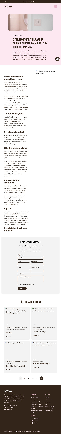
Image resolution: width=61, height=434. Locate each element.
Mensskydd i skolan (36, 402)
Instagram (36, 418)
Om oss (47, 397)
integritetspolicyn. (30, 284)
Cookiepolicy (27, 431)
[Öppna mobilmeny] (55, 6)
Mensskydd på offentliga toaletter (37, 407)
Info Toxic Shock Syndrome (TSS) (49, 409)
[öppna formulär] (57, 59)
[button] (5, 1)
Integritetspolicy (36, 431)
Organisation (34, 261)
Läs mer (8, 336)
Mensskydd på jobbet (36, 404)
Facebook (36, 420)
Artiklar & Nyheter (49, 406)
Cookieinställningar (18, 431)
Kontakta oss (48, 402)
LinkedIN (36, 423)
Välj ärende (21, 255)
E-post (19, 267)
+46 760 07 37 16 (9, 407)
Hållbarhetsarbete (49, 399)
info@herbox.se (8, 409)
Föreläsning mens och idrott (36, 411)
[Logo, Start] (8, 6)
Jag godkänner (27, 284)
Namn (19, 261)
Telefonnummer (35, 267)
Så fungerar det (35, 399)
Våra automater (35, 397)
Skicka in (21, 288)
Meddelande (21, 274)
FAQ (46, 404)
